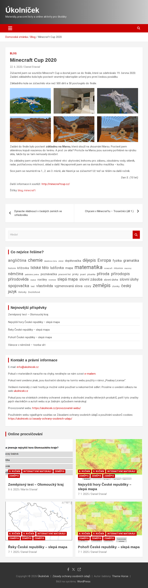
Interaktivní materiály (37, 471)
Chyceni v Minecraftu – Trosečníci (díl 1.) (109, 211)
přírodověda (18, 279)
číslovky (22, 292)
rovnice (52, 279)
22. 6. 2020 (16, 66)
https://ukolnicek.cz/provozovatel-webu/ (56, 408)
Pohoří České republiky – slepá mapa (30, 337)
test (33, 286)
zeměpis (101, 285)
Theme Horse (120, 576)
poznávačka (49, 274)
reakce (33, 280)
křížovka (23, 268)
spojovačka (18, 285)
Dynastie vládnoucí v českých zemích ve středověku (38, 213)
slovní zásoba (90, 279)
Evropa (104, 260)
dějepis (89, 260)
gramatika (131, 260)
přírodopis (120, 273)
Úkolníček (22, 10)
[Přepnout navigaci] (10, 28)
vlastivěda (44, 286)
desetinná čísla (50, 261)
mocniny (127, 268)
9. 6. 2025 (13, 489)
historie (12, 268)
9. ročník (14, 471)
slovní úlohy (129, 279)
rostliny (42, 279)
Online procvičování (25, 434)
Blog (13, 53)
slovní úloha (111, 279)
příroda (103, 274)
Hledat (136, 235)
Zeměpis (59, 471)
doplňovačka (73, 260)
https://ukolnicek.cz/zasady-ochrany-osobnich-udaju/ (40, 418)
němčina (15, 274)
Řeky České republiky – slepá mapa (29, 329)
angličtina (17, 260)
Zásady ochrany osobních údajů (71, 576)
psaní (83, 274)
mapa (69, 268)
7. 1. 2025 (83, 494)
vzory (87, 286)
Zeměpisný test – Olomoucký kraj (28, 314)
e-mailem (90, 373)
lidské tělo (40, 267)
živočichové (34, 292)
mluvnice (118, 268)
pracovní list (64, 274)
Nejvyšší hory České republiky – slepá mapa (34, 322)
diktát (60, 261)
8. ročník (84, 471)
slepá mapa (67, 279)
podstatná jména (32, 274)
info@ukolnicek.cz (28, 367)
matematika (89, 267)
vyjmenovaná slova (68, 286)
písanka (91, 274)
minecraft (30, 190)
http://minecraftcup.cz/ (56, 184)
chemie (35, 260)
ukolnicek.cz (21, 391)
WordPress (83, 581)
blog (20, 190)
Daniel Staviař (32, 66)
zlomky (115, 286)
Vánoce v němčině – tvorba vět (26, 345)
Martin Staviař (29, 489)
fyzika (117, 260)
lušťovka (57, 268)
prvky (75, 274)
